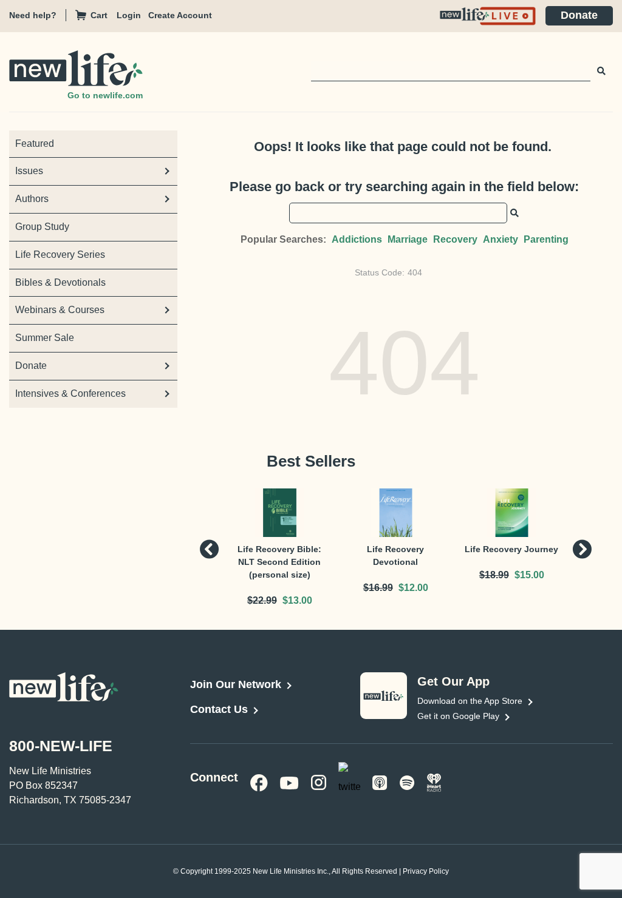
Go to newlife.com (105, 95)
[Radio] (434, 782)
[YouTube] (289, 782)
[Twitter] (349, 781)
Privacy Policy (426, 871)
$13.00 (297, 600)
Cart (99, 15)
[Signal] (380, 782)
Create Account (180, 15)
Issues (29, 171)
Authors (32, 199)
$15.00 (529, 575)
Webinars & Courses (59, 310)
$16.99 (378, 587)
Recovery (455, 239)
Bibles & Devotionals (60, 282)
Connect (210, 777)
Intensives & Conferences (70, 393)
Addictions (357, 239)
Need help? (32, 15)
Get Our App (453, 681)
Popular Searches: (283, 239)
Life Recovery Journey (511, 549)
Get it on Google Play (458, 716)
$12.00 (413, 587)
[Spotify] (407, 782)
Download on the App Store (469, 701)
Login (129, 15)
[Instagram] (318, 782)
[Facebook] (259, 782)
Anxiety (500, 239)
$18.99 (494, 575)
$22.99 (262, 600)
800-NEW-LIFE (60, 745)
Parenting (546, 239)
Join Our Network (235, 684)
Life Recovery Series (60, 254)
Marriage (408, 239)
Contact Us (219, 709)
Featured (34, 143)
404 (415, 272)
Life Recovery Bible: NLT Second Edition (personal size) (279, 561)
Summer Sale (44, 338)
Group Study (42, 226)
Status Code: (380, 272)
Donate (579, 15)
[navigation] (132, 15)
